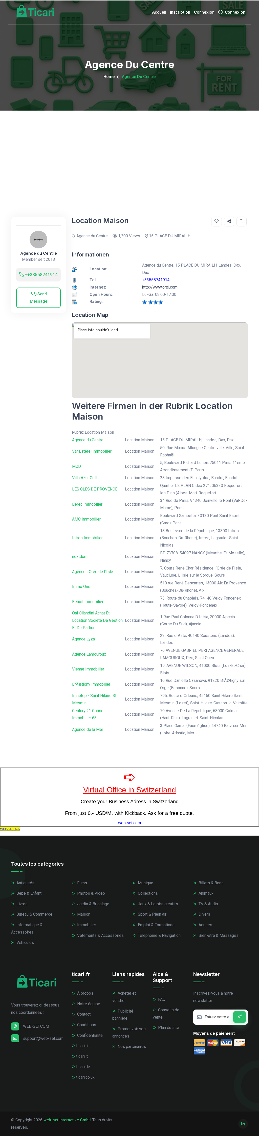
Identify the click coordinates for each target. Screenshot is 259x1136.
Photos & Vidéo (90, 893)
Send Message (38, 298)
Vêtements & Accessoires (100, 935)
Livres (21, 903)
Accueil (159, 12)
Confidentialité (89, 1035)
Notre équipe (88, 1003)
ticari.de (83, 1066)
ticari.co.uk (85, 1077)
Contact (83, 1014)
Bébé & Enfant (28, 893)
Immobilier (86, 924)
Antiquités (24, 883)
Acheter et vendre (124, 997)
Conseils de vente (166, 1014)
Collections (147, 893)
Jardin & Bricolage (92, 903)
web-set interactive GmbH (67, 1120)
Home (109, 76)
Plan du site (168, 1027)
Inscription (180, 12)
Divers (204, 914)
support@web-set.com (43, 1038)
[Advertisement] (129, 148)
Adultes (205, 924)
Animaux (205, 893)
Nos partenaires (131, 1046)
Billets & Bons (211, 883)
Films (81, 883)
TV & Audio (208, 903)
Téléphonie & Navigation (159, 935)
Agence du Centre (38, 253)
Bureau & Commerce (33, 914)
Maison (83, 914)
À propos (84, 993)
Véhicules (24, 942)
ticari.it (82, 1056)
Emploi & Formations (156, 924)
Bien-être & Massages (218, 935)
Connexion (204, 12)
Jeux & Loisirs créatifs (157, 903)
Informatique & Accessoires (26, 928)
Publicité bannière (122, 1015)
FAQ (161, 999)
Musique (145, 883)
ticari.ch (83, 1045)
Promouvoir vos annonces (129, 1032)
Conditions (86, 1024)
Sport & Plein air (151, 914)
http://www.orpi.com (160, 287)
